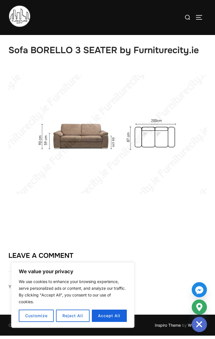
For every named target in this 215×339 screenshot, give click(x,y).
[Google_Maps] (199, 307)
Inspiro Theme (168, 325)
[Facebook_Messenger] (199, 289)
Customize (36, 315)
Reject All (72, 315)
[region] (72, 295)
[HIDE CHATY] (199, 324)
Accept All (109, 315)
